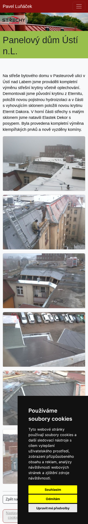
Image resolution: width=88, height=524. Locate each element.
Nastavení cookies (14, 515)
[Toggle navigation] (79, 6)
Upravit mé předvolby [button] (52, 508)
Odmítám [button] (53, 499)
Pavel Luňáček (17, 6)
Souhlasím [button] (53, 489)
